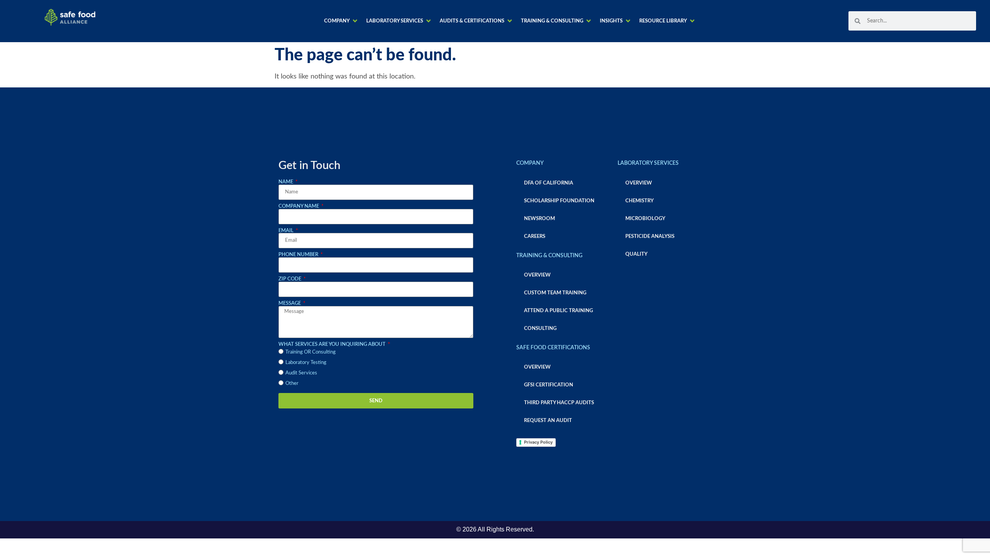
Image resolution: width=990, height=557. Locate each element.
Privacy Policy (538, 442)
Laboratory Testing (305, 362)
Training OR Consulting (310, 352)
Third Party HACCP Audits (559, 402)
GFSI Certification (548, 385)
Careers (534, 236)
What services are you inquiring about (332, 344)
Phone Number (298, 254)
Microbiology (645, 218)
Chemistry (639, 200)
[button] (341, 21)
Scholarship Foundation (559, 200)
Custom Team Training (555, 292)
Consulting (540, 328)
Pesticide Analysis (649, 236)
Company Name (299, 206)
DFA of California (548, 183)
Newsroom (539, 218)
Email (286, 230)
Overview (537, 275)
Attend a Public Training (558, 310)
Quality (636, 254)
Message (290, 303)
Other (292, 383)
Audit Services (301, 373)
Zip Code (290, 279)
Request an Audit (548, 420)
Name (286, 181)
